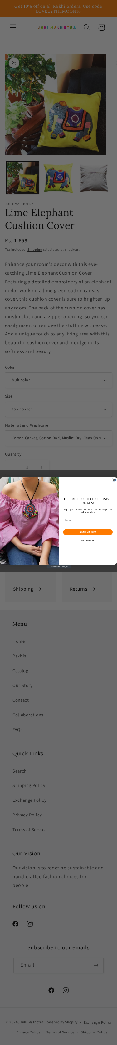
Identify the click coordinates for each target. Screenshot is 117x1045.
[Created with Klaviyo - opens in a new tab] (58, 566)
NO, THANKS (87, 541)
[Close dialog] (114, 480)
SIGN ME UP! (88, 532)
